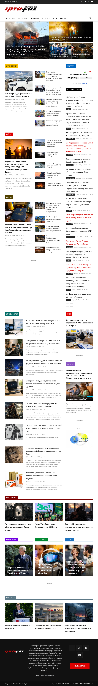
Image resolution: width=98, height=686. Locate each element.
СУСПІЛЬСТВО (75, 84)
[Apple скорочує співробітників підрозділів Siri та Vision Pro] (49, 560)
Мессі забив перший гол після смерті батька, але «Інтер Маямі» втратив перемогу (78, 567)
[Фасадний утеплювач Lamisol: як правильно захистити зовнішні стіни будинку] (14, 479)
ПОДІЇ (80, 81)
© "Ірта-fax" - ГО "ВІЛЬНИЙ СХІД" (16, 684)
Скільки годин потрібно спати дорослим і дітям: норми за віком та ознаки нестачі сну (44, 428)
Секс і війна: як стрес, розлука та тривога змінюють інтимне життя (79, 527)
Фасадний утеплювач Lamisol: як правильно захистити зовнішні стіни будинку (41, 476)
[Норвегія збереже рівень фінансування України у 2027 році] (19, 560)
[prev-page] (67, 305)
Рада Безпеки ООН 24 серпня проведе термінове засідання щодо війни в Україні (79, 267)
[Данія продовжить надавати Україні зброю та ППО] (19, 612)
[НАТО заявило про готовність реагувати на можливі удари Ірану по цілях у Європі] (79, 612)
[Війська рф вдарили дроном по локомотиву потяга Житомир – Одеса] (71, 32)
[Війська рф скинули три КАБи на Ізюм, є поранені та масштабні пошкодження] (40, 142)
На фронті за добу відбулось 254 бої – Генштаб (52, 155)
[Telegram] (88, 1)
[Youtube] (91, 1)
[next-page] (71, 305)
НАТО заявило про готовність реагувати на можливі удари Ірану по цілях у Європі (78, 628)
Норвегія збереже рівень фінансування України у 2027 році (79, 231)
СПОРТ (78, 82)
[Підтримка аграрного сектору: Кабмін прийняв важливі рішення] (40, 250)
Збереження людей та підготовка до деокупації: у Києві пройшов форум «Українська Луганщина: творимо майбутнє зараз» (54, 90)
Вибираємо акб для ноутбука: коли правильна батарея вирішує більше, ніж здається (43, 384)
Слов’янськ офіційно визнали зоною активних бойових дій (53, 219)
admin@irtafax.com (47, 675)
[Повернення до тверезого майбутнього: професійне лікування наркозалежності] (14, 347)
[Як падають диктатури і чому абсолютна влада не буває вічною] (19, 512)
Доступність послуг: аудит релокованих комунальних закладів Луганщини (54, 123)
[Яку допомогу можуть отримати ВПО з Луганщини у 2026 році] (79, 339)
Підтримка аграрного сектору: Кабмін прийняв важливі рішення (53, 250)
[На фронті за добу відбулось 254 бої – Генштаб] (40, 155)
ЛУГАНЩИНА (11, 66)
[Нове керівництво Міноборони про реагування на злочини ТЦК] (40, 238)
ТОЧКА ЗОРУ (88, 86)
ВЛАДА (9, 197)
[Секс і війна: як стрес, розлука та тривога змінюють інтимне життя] (79, 512)
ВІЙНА (8, 134)
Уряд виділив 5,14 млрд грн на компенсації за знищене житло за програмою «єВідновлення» (53, 207)
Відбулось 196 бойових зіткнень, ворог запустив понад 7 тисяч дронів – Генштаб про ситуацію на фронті (17, 166)
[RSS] (85, 1)
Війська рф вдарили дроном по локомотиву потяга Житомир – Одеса (79, 218)
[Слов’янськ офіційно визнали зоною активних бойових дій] (40, 219)
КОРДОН (78, 77)
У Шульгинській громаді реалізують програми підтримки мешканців (53, 113)
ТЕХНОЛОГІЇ (88, 84)
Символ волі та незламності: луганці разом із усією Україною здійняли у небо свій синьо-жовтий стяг (54, 76)
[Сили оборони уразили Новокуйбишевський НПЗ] (40, 185)
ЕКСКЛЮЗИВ (88, 76)
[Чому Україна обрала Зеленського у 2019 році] (49, 512)
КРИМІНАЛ (89, 77)
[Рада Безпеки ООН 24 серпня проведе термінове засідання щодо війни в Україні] (82, 51)
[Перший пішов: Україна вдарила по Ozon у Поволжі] (40, 175)
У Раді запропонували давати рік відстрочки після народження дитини (53, 229)
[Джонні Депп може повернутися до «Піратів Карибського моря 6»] (14, 410)
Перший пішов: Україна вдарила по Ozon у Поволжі (54, 175)
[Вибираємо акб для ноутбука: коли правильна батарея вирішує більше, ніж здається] (14, 387)
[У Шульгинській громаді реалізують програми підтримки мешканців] (40, 113)
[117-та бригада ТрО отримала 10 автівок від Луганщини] (19, 81)
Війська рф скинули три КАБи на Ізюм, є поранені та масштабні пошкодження (79, 254)
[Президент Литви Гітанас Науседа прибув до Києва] (60, 51)
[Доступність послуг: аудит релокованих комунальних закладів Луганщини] (40, 123)
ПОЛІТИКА (89, 81)
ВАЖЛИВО (81, 72)
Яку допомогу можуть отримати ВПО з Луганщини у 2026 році (79, 323)
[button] (90, 18)
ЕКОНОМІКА (75, 76)
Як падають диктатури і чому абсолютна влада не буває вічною (79, 172)
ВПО (91, 74)
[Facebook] (82, 1)
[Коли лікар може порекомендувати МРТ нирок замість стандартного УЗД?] (14, 327)
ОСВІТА (90, 79)
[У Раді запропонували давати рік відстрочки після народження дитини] (40, 228)
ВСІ (72, 72)
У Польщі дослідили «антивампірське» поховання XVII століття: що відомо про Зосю (43, 451)
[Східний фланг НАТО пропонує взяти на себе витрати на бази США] (49, 612)
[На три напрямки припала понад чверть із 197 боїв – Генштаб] (40, 165)
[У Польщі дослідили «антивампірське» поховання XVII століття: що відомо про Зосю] (14, 454)
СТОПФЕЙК (89, 82)
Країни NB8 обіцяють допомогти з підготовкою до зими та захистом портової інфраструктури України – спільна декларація (78, 119)
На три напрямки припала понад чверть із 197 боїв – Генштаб (54, 165)
